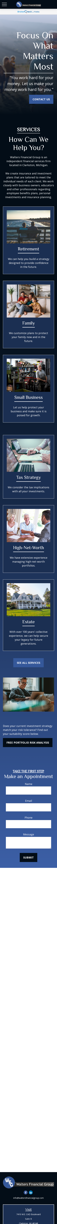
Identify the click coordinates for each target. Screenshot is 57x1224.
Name (28, 784)
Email (28, 801)
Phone (28, 817)
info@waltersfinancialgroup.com (28, 1198)
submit (28, 857)
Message (28, 834)
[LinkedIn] (31, 1192)
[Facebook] (26, 1192)
